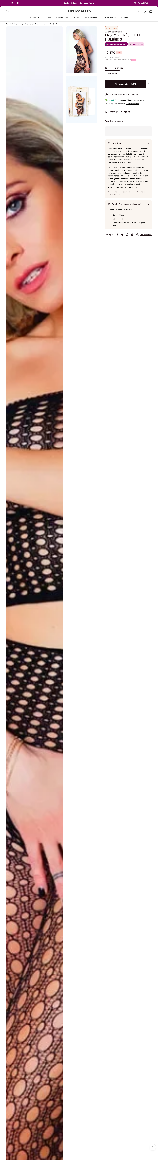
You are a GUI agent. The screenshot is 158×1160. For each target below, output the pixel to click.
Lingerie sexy (18, 24)
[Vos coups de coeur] (144, 11)
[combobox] (143, 3)
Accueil (8, 24)
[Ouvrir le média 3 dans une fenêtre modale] (81, 99)
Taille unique (112, 73)
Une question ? (146, 235)
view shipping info (132, 104)
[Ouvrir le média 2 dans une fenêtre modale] (81, 49)
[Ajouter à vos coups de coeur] (149, 84)
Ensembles (29, 24)
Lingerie (117, 194)
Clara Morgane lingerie (113, 32)
